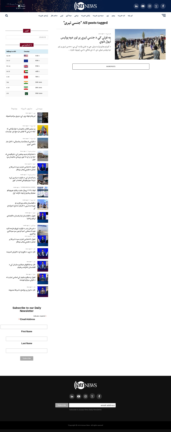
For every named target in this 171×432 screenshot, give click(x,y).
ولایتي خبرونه (85, 15)
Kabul (23, 6)
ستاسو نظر (54, 15)
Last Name (26, 343)
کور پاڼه (130, 15)
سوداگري (69, 15)
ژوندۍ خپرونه (43, 15)
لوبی (61, 15)
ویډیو (113, 15)
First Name (26, 331)
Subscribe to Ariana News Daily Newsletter (85, 409)
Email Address (27, 319)
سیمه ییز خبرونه (98, 15)
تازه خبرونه (121, 15)
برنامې (76, 15)
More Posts (110, 66)
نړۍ (107, 15)
